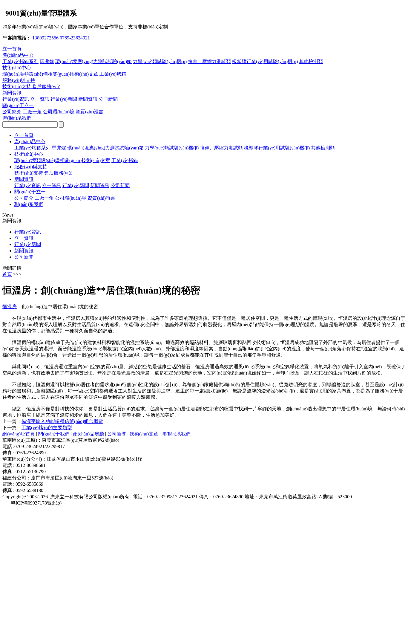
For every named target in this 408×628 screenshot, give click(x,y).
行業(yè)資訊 (15, 99)
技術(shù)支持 (17, 86)
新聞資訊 (12, 92)
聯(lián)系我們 (16, 117)
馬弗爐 (47, 61)
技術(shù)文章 (144, 433)
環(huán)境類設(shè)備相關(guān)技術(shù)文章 (50, 74)
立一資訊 (39, 99)
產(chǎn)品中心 (17, 55)
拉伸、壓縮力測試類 (209, 61)
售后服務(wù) (46, 86)
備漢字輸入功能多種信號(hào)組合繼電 (62, 421)
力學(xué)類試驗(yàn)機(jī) (160, 61)
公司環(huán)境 (58, 111)
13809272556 (45, 37)
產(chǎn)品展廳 (89, 433)
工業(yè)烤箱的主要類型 (47, 427)
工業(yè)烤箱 (112, 74)
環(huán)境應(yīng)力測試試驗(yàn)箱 (93, 61)
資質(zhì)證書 (89, 111)
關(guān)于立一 (18, 105)
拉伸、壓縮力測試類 (221, 147)
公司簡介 (12, 111)
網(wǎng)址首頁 (19, 433)
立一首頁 (12, 48)
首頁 (7, 274)
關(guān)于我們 (54, 433)
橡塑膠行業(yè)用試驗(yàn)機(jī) (265, 61)
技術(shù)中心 (16, 67)
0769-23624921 (75, 37)
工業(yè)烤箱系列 (20, 61)
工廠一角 (32, 111)
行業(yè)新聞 (63, 99)
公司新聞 (108, 99)
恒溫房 (9, 306)
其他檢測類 (311, 61)
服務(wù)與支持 (18, 80)
